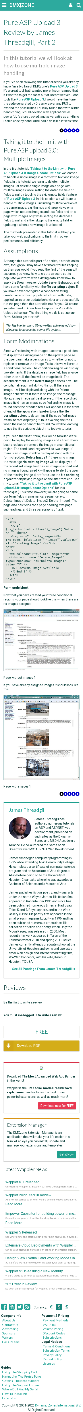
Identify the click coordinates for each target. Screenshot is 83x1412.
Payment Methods (55, 1320)
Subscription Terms (56, 1350)
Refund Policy (52, 1359)
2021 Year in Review (21, 1284)
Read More (13, 1204)
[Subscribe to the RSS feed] (27, 1307)
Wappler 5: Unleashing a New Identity (34, 1271)
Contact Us (10, 1325)
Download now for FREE (57, 1105)
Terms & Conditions (56, 1346)
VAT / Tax (49, 1325)
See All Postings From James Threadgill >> (44, 969)
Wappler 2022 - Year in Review (28, 1195)
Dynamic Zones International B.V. (58, 1405)
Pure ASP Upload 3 (64, 86)
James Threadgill (27, 810)
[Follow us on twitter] (20, 1307)
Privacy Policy (52, 1355)
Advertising (10, 1329)
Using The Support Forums (20, 1385)
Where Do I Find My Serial (20, 1389)
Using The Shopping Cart (19, 1372)
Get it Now (67, 1154)
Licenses (49, 1363)
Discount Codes (54, 1333)
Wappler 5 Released (21, 1232)
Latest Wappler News (25, 1169)
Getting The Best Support (20, 1380)
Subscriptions (52, 1337)
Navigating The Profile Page (21, 1376)
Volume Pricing (53, 1329)
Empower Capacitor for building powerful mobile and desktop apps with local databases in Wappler (41, 1213)
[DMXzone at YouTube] (12, 1307)
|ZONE (14, 5)
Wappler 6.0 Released (22, 1182)
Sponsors (8, 1333)
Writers (7, 1337)
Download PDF (28, 1046)
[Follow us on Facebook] (4, 1307)
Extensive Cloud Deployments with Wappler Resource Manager (41, 1245)
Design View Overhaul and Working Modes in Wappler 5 (41, 1258)
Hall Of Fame (11, 1342)
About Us (8, 1320)
